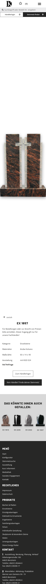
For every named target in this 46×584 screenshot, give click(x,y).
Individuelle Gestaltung (11, 530)
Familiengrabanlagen (11, 523)
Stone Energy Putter (10, 545)
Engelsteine (7, 519)
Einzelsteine (7, 509)
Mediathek (6, 472)
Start (4, 454)
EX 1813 (5, 430)
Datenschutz (7, 494)
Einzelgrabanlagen (10, 512)
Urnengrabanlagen (10, 541)
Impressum (7, 490)
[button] (39, 3)
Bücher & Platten (9, 505)
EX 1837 (40, 430)
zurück (9, 317)
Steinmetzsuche (8, 461)
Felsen (5, 527)
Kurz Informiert (8, 468)
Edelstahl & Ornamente (12, 516)
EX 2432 (29, 430)
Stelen (4, 538)
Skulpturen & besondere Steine (15, 534)
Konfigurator (7, 457)
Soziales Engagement (11, 476)
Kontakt (5, 479)
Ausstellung (7, 465)
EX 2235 (17, 430)
